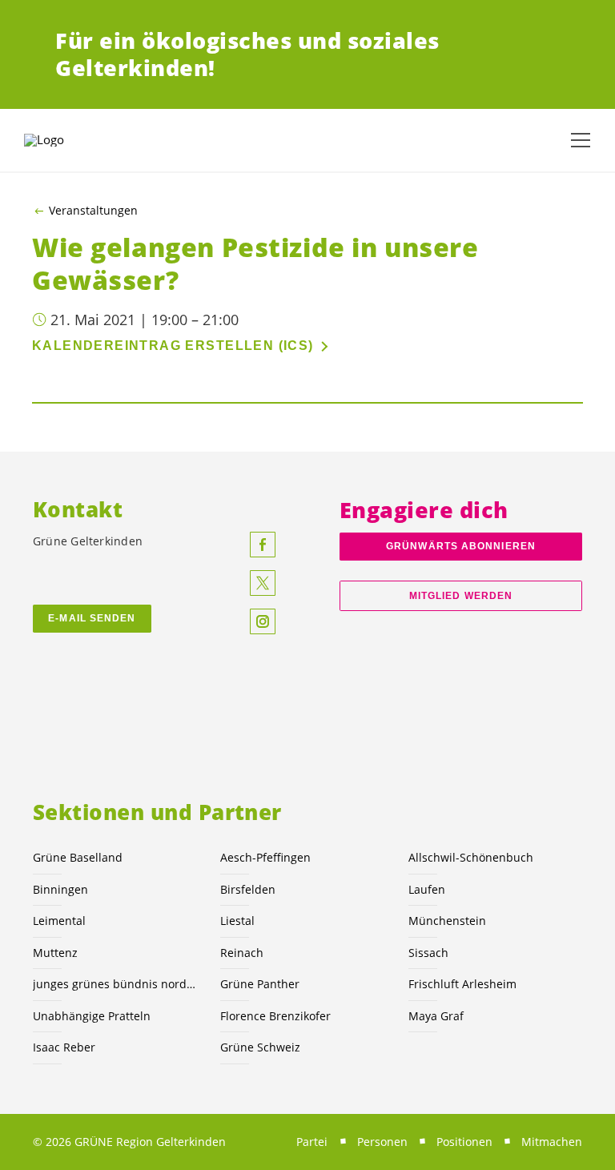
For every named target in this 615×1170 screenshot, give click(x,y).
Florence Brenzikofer (275, 1015)
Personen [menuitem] (382, 1141)
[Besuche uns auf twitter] (262, 583)
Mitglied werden (460, 595)
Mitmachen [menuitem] (551, 1141)
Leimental (59, 920)
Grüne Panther (259, 983)
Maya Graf (436, 1015)
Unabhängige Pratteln (92, 1015)
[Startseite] (64, 140)
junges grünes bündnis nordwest (117, 983)
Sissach (428, 952)
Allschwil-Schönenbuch (470, 857)
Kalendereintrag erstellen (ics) (173, 345)
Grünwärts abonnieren (461, 546)
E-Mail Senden (91, 618)
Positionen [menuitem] (464, 1141)
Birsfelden (247, 889)
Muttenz (55, 952)
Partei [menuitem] (312, 1141)
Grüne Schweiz (260, 1047)
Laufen (426, 889)
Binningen (60, 889)
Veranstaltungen (93, 210)
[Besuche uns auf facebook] (262, 544)
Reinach (241, 952)
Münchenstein (447, 920)
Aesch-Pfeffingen (265, 857)
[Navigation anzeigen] (580, 140)
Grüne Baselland (78, 857)
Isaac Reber (64, 1047)
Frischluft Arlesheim (462, 983)
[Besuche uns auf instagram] (262, 621)
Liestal (237, 920)
